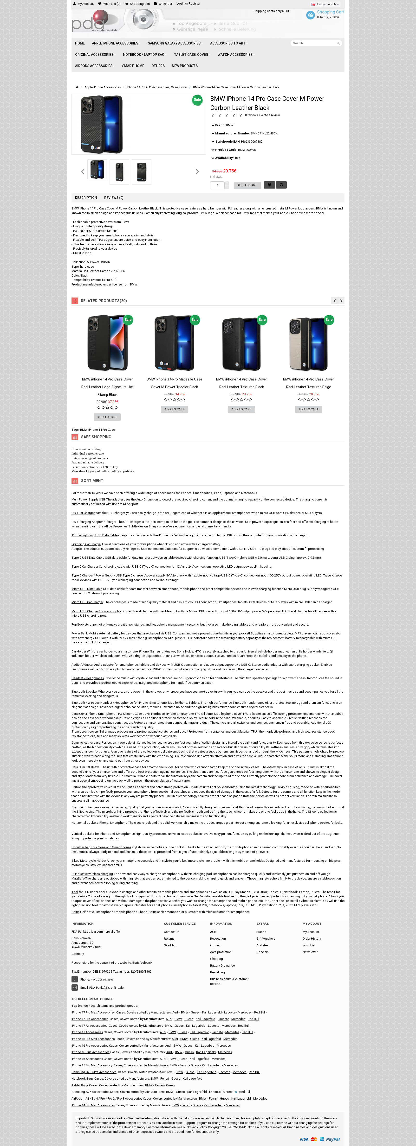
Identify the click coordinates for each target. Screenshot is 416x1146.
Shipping (216, 959)
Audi (175, 1012)
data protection (221, 952)
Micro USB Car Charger (87, 602)
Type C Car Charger (85, 566)
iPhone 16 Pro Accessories (90, 1045)
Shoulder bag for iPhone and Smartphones (101, 847)
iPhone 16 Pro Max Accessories (93, 1039)
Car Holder (79, 651)
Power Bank (80, 633)
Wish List (309, 945)
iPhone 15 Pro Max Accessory (92, 1065)
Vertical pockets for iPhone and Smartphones (103, 834)
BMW (230, 125)
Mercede (229, 1092)
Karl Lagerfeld (196, 1025)
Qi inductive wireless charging (92, 874)
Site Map (170, 945)
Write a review (270, 115)
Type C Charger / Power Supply (93, 575)
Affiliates (262, 945)
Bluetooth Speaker (85, 691)
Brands (261, 932)
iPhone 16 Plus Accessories (91, 1052)
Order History (312, 938)
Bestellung (217, 972)
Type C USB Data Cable (88, 557)
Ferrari (184, 1065)
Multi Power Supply (85, 499)
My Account (311, 932)
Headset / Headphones (88, 678)
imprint (215, 945)
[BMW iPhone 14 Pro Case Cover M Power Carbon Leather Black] (97, 169)
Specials (262, 952)
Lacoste (229, 1012)
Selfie (75, 912)
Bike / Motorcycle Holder (89, 860)
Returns (169, 938)
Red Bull (260, 1012)
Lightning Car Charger (86, 544)
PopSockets (80, 624)
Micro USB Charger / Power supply (95, 611)
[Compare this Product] (135, 384)
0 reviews (251, 115)
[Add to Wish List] (79, 384)
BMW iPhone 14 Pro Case (97, 429)
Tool (75, 892)
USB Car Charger (83, 513)
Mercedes (245, 1012)
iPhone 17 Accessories (87, 1032)
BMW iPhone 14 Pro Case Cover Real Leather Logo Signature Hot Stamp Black (107, 387)
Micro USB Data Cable (87, 589)
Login (180, 3)
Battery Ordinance (222, 965)
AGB (213, 932)
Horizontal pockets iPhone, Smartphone (99, 822)
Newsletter (310, 952)
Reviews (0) (114, 198)
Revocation (218, 938)
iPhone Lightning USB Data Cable (94, 535)
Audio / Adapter (82, 664)
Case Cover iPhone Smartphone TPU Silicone (103, 713)
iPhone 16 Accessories (87, 1059)
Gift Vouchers (265, 938)
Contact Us (171, 932)
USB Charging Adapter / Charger (94, 522)
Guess (179, 1025)
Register (194, 3)
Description (86, 198)
